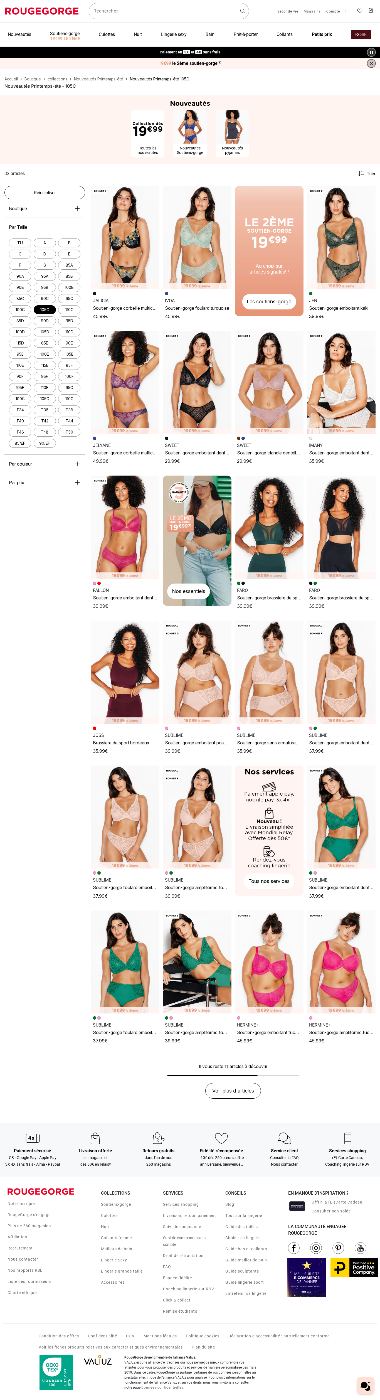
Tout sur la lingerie (243, 1215)
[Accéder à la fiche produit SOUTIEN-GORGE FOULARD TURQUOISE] (197, 237)
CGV (130, 1336)
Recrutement (20, 1248)
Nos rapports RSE (25, 1270)
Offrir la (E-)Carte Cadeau (337, 1202)
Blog (229, 1204)
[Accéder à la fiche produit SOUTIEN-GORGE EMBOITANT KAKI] (341, 237)
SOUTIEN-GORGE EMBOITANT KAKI (338, 308)
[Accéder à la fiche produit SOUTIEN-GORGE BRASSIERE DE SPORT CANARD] (269, 527)
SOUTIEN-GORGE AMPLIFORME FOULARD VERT (203, 1032)
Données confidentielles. (162, 1387)
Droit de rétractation (183, 1255)
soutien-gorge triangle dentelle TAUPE (274, 453)
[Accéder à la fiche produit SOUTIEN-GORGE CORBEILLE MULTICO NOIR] (125, 237)
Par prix (16, 482)
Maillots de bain (116, 1249)
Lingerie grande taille (122, 1271)
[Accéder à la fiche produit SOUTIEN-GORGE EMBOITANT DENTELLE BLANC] (341, 382)
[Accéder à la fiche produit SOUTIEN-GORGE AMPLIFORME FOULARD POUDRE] (197, 817)
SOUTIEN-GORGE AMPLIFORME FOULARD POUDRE (206, 887)
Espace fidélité (177, 1278)
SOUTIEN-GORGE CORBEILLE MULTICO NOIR (128, 308)
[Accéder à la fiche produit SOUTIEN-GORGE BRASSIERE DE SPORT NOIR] (341, 527)
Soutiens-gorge (116, 1204)
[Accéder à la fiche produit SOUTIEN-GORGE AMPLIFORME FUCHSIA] (341, 962)
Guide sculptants (242, 1271)
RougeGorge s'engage (29, 1214)
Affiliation (17, 1237)
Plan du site (203, 1347)
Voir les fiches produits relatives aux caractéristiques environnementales (111, 1347)
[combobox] (169, 11)
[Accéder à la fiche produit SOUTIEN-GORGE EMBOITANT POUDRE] (197, 672)
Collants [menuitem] (285, 34)
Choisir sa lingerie (243, 1238)
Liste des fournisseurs (29, 1281)
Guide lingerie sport (244, 1282)
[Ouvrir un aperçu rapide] (152, 192)
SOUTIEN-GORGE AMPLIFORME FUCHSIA (343, 1032)
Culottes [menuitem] (107, 34)
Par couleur (20, 464)
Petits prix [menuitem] (322, 34)
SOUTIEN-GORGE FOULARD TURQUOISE (197, 308)
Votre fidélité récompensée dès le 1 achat (190, 49)
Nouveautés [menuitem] (19, 34)
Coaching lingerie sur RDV (188, 1289)
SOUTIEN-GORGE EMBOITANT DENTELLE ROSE (131, 598)
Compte (333, 12)
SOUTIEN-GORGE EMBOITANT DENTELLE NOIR (203, 453)
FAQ (167, 1266)
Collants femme (116, 1238)
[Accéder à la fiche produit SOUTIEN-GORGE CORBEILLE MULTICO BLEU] (125, 382)
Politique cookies (202, 1336)
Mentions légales (160, 1336)
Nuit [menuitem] (138, 34)
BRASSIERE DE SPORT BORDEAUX (121, 742)
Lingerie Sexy (114, 1260)
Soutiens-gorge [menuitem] (65, 33)
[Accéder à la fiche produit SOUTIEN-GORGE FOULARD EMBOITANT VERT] (125, 962)
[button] (152, 192)
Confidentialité (102, 1336)
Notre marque (21, 1203)
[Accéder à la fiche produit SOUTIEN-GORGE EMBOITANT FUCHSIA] (269, 962)
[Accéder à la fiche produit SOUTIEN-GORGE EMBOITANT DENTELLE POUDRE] (341, 672)
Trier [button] (371, 173)
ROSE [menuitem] (361, 34)
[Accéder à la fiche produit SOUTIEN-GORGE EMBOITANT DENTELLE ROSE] (125, 527)
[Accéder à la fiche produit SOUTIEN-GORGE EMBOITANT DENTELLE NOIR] (197, 382)
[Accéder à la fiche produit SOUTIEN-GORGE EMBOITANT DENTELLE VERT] (341, 817)
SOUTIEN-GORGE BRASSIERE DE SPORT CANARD (277, 598)
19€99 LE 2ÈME (65, 38)
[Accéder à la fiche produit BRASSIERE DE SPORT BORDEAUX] (125, 672)
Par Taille (18, 227)
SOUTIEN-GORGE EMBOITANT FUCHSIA (270, 1032)
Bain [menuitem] (210, 34)
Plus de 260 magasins (29, 1226)
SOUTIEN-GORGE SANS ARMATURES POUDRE (275, 742)
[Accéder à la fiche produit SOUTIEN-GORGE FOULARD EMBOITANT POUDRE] (125, 817)
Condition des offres (59, 1336)
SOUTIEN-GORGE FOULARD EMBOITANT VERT (130, 1032)
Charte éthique (22, 1292)
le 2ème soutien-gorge (190, 63)
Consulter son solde (331, 1211)
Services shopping (181, 1204)
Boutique (18, 208)
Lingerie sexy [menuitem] (174, 34)
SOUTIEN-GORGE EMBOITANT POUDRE (198, 742)
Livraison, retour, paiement (189, 1215)
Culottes (109, 1215)
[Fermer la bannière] (371, 63)
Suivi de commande (182, 1226)
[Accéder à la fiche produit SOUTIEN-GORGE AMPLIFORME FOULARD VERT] (197, 962)
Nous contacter (23, 1259)
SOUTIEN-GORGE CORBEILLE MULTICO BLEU (129, 453)
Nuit (105, 1226)
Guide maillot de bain (246, 1260)
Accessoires (113, 1282)
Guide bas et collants (246, 1249)
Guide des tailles (241, 1226)
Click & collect (177, 1300)
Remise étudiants (180, 1311)
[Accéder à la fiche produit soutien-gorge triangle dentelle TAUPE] (269, 382)
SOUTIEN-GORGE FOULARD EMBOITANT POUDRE (133, 887)
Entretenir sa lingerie (246, 1293)
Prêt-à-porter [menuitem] (246, 34)
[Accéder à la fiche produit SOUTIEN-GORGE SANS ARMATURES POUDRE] (269, 672)
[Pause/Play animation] (371, 52)
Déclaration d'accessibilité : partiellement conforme (279, 1336)
